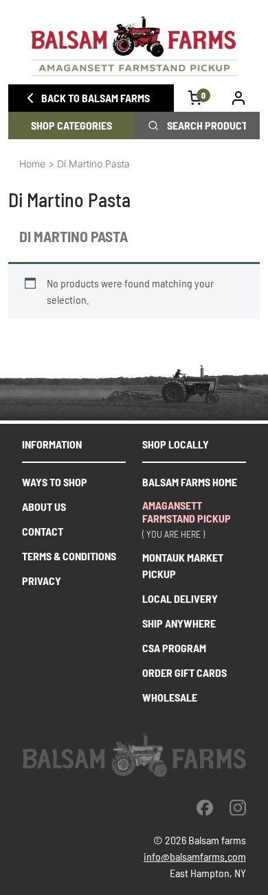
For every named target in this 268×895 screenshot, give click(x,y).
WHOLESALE (169, 697)
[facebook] (205, 807)
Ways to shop (54, 481)
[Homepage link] (134, 46)
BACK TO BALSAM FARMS (95, 97)
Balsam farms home (189, 481)
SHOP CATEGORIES (71, 125)
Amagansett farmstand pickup (186, 512)
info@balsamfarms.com (195, 856)
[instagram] (238, 807)
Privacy (41, 580)
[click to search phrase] (153, 125)
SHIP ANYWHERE (179, 623)
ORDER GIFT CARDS (184, 672)
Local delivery (180, 598)
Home (32, 163)
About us (44, 506)
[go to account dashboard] (238, 98)
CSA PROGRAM (174, 647)
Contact (42, 531)
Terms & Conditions (69, 555)
